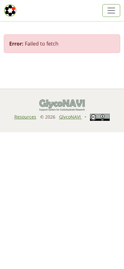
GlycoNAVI (70, 117)
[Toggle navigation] (111, 10)
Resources (25, 117)
